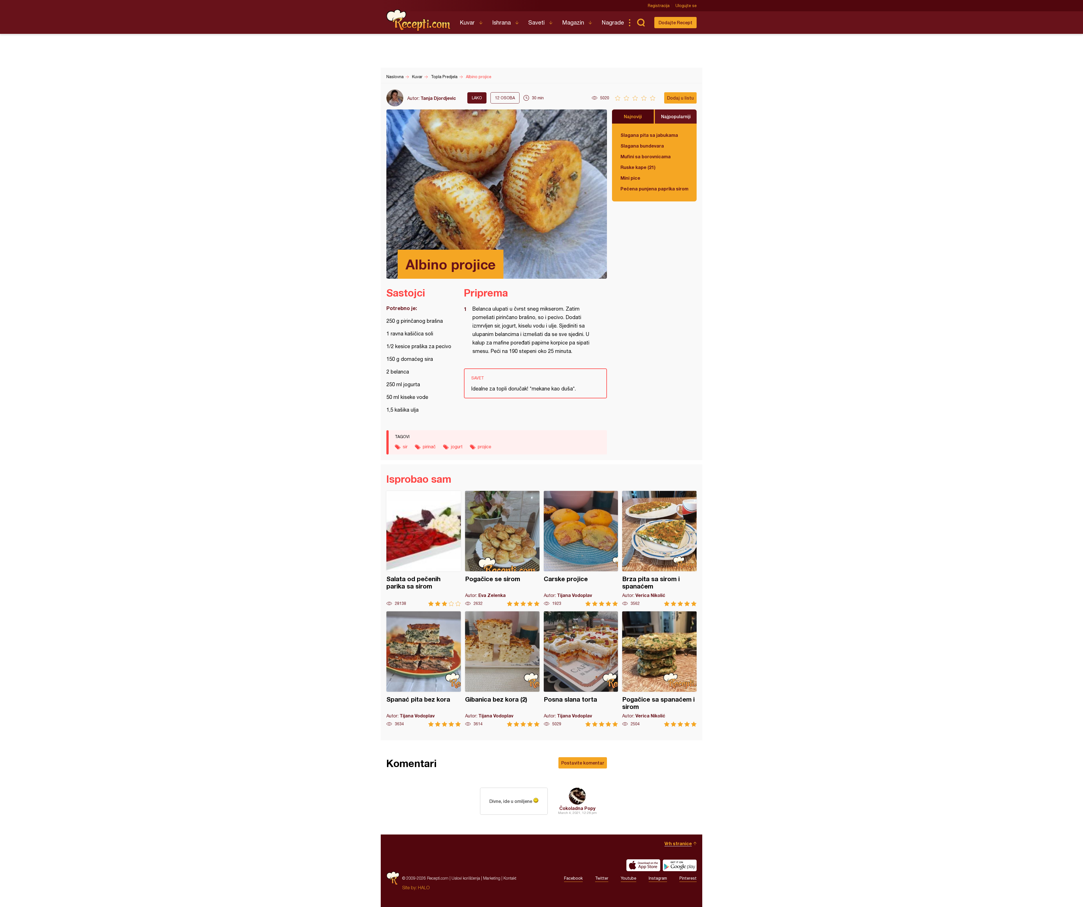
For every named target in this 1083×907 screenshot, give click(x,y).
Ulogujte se (686, 5)
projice (484, 446)
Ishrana (501, 22)
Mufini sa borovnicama (645, 156)
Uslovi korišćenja (466, 878)
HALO (424, 887)
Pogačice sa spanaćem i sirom (659, 669)
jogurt (457, 446)
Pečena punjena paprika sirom (654, 188)
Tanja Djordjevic (438, 98)
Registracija (659, 5)
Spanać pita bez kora (423, 669)
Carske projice (581, 548)
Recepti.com (418, 20)
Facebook (573, 878)
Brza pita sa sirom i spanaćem (659, 548)
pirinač (429, 446)
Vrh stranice (678, 843)
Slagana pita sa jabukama (649, 135)
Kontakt (509, 878)
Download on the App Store (643, 865)
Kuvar (467, 22)
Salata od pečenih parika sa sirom (423, 548)
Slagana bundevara (642, 145)
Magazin (573, 22)
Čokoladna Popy (577, 808)
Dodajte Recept (675, 22)
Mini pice (630, 178)
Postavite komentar (582, 762)
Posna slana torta (581, 669)
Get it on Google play (680, 865)
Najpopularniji (676, 116)
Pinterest (688, 878)
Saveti (536, 22)
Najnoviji (633, 116)
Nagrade (613, 22)
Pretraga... (641, 23)
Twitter (601, 878)
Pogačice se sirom (502, 548)
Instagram (658, 878)
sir (405, 446)
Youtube (628, 878)
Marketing (491, 878)
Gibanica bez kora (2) (502, 669)
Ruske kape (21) (637, 167)
